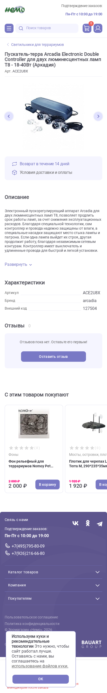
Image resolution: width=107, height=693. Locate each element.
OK (40, 679)
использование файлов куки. (40, 666)
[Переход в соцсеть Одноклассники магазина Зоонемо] (87, 523)
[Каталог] (9, 28)
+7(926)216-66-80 (28, 553)
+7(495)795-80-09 (28, 546)
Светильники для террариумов (37, 44)
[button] (9, 116)
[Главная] (15, 10)
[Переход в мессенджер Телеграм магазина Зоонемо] (99, 523)
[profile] (97, 28)
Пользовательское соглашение (31, 617)
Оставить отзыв (53, 356)
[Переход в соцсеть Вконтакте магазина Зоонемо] (75, 523)
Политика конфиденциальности (32, 624)
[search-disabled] (21, 28)
